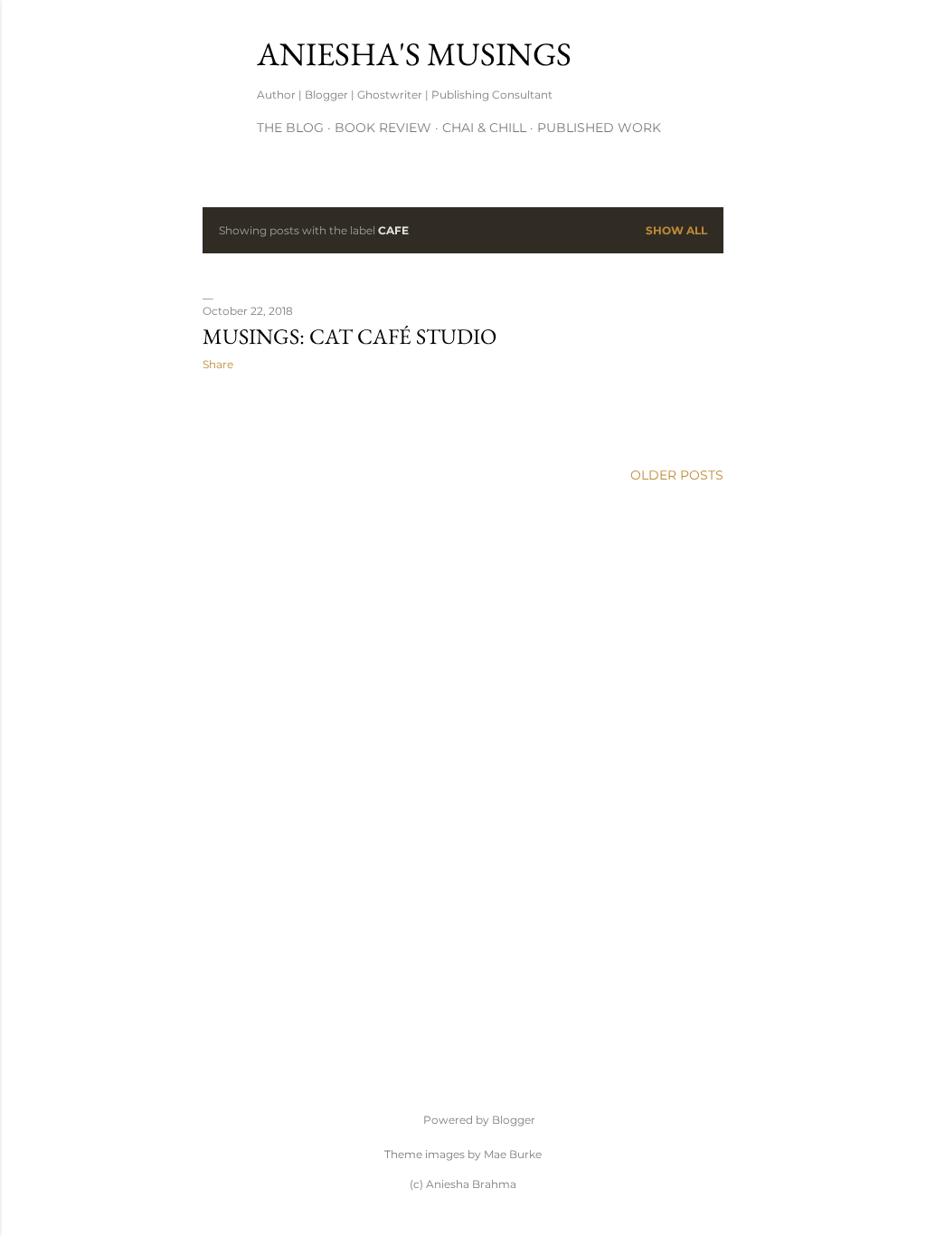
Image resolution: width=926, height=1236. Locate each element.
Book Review (383, 127)
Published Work (599, 127)
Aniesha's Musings (414, 54)
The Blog (290, 127)
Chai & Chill (484, 127)
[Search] (712, 50)
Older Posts (676, 475)
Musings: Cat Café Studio (349, 336)
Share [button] (218, 364)
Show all (676, 230)
